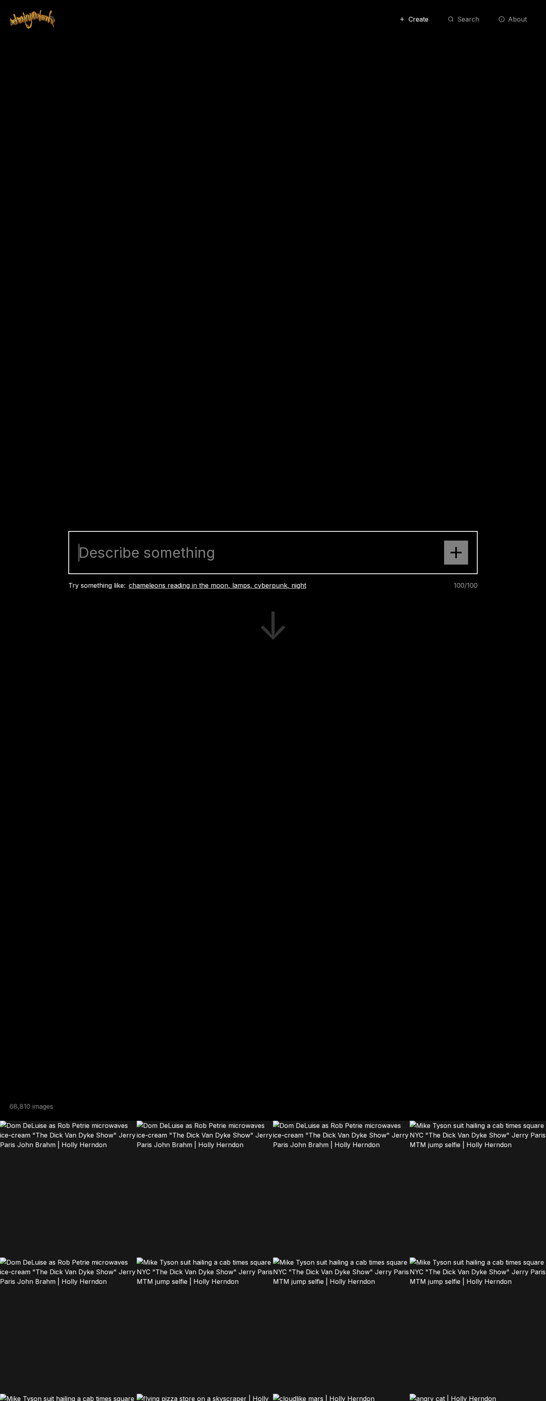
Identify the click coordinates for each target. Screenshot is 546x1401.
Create (418, 19)
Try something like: (97, 585)
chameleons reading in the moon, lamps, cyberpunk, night (217, 585)
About (517, 19)
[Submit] (456, 553)
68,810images (31, 1106)
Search (468, 19)
